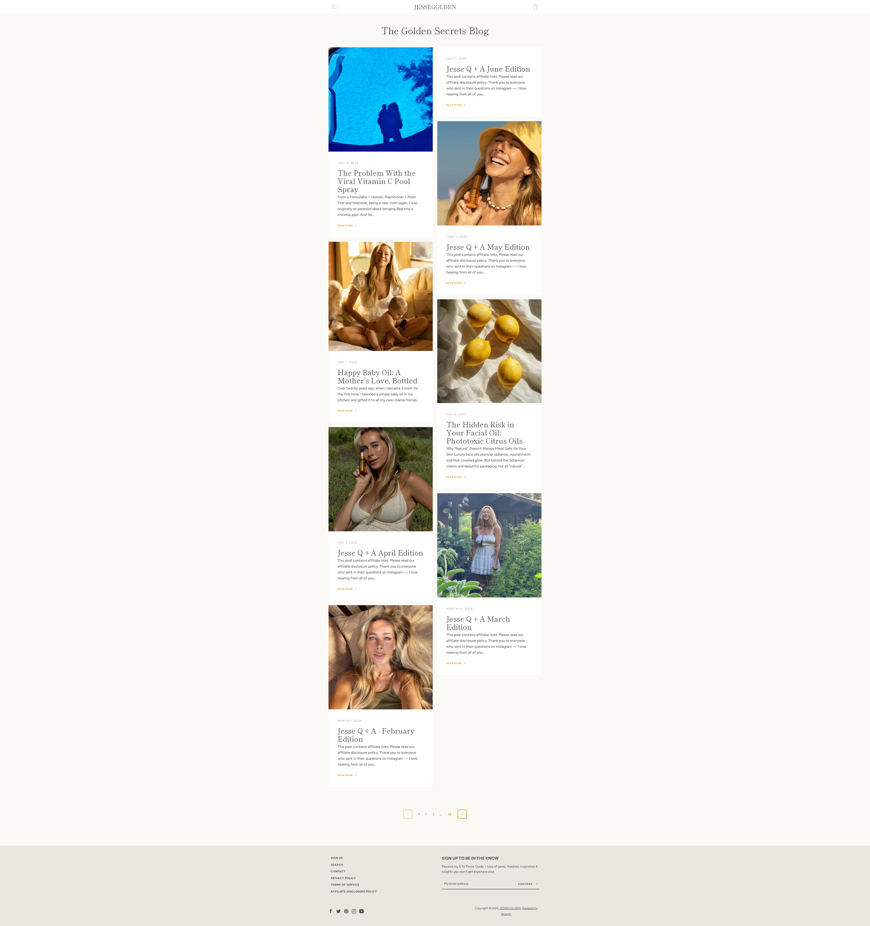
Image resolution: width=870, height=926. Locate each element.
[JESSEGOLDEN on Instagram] (354, 911)
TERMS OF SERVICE (345, 884)
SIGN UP (337, 858)
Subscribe (525, 883)
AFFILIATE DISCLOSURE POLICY (354, 891)
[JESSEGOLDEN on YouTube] (361, 911)
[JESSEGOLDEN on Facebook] (331, 911)
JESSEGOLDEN (435, 7)
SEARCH (337, 864)
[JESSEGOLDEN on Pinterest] (346, 911)
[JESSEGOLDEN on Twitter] (338, 911)
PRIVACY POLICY (343, 878)
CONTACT (338, 871)
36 (450, 814)
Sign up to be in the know (470, 858)
